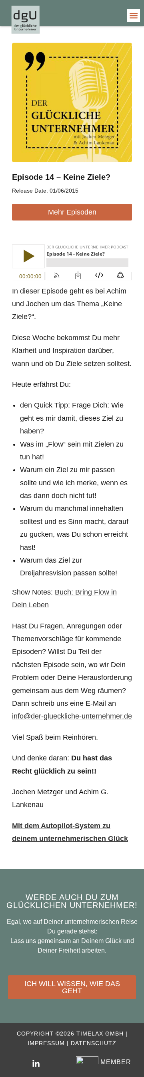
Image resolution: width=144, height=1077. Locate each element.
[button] (133, 15)
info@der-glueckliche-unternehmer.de (72, 716)
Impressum (46, 1043)
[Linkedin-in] (36, 1064)
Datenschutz (93, 1043)
